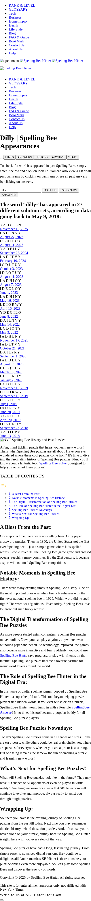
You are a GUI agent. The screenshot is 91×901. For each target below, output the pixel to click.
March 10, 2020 (11, 372)
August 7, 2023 (11, 284)
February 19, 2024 (13, 261)
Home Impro (18, 21)
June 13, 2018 (10, 436)
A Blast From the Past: (26, 494)
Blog (12, 33)
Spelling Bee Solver (53, 463)
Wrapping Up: (21, 517)
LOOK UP (50, 190)
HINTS (9, 157)
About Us (16, 49)
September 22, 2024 (14, 253)
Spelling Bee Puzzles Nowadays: (32, 510)
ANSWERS (24, 157)
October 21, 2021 (12, 348)
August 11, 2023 (11, 277)
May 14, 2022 (10, 324)
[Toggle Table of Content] (3, 486)
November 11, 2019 (14, 388)
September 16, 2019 (14, 396)
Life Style (16, 29)
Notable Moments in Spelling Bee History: (38, 498)
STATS (72, 157)
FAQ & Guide (19, 37)
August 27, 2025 (11, 237)
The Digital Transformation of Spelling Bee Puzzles (44, 502)
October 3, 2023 (11, 269)
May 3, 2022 (9, 332)
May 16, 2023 (10, 300)
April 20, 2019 (10, 420)
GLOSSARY (18, 9)
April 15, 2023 (10, 308)
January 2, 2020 (11, 380)
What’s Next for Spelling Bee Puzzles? (36, 513)
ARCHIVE (58, 157)
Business (15, 17)
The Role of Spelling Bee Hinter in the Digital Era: (44, 506)
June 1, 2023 (9, 292)
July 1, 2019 (8, 404)
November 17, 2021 (14, 340)
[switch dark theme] (2, 900)
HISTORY (42, 157)
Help (12, 53)
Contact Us (17, 45)
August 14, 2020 (11, 364)
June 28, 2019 (10, 412)
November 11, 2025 (14, 229)
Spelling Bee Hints (13, 655)
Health (13, 25)
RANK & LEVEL (22, 5)
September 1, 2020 (13, 356)
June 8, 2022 (9, 316)
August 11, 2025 (11, 245)
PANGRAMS (69, 190)
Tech (12, 13)
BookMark (16, 41)
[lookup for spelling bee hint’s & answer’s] (2, 158)
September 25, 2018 (14, 428)
